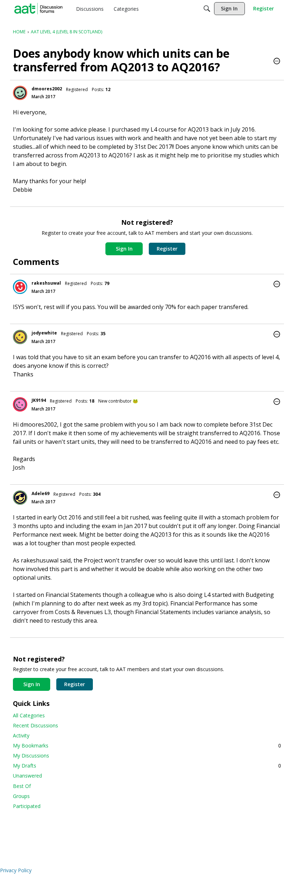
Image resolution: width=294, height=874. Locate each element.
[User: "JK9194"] (20, 404)
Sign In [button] (124, 248)
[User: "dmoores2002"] (20, 93)
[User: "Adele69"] (20, 497)
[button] (276, 61)
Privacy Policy (16, 870)
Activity (21, 735)
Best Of (22, 786)
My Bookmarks (147, 745)
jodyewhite (44, 333)
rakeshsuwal (46, 283)
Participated (27, 806)
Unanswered (27, 775)
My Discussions (31, 755)
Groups (21, 796)
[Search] (206, 8)
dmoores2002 (47, 89)
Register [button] (167, 248)
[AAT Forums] (38, 8)
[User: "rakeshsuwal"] (20, 287)
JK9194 (39, 400)
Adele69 (40, 493)
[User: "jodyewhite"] (20, 337)
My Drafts (147, 765)
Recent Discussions (35, 725)
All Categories (29, 715)
